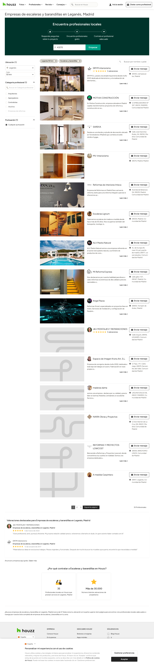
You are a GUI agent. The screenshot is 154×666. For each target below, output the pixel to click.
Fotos (21, 4)
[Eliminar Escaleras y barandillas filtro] (80, 61)
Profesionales (35, 4)
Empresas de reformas (16, 111)
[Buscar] (72, 4)
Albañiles (11, 107)
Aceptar (124, 659)
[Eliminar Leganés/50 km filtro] (56, 61)
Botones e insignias (84, 634)
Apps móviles (82, 637)
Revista (48, 4)
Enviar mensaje (140, 69)
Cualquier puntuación (16, 125)
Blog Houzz (115, 634)
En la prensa (51, 637)
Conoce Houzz (52, 634)
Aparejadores (13, 98)
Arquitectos (12, 94)
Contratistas (12, 102)
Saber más (33, 561)
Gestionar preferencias (124, 653)
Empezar (93, 47)
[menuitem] (22, 5)
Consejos (61, 4)
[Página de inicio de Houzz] (9, 4)
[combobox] (84, 4)
